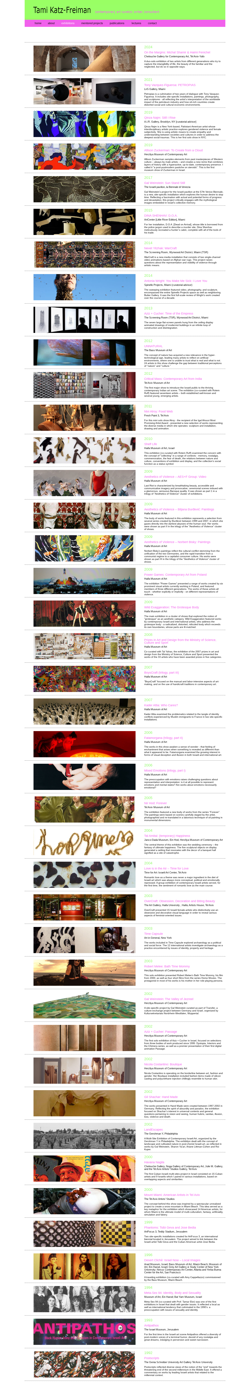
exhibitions (67, 23)
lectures (136, 23)
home (38, 23)
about (51, 23)
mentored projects (92, 23)
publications (117, 23)
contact (152, 23)
